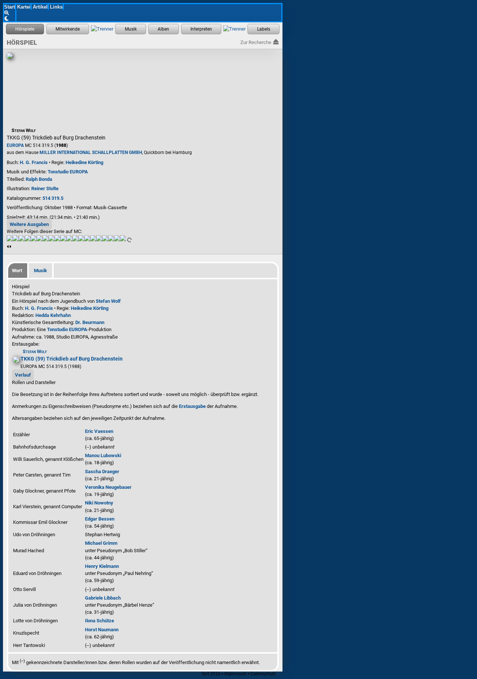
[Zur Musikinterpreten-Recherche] (201, 29)
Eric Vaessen (99, 431)
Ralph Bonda (39, 179)
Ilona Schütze (99, 620)
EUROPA (15, 145)
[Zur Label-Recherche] (263, 29)
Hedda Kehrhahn (53, 315)
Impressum (235, 674)
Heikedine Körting (84, 162)
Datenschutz (263, 674)
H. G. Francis (34, 162)
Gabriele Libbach (103, 598)
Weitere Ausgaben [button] (29, 224)
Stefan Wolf (108, 301)
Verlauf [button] (23, 375)
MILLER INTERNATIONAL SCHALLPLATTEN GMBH (91, 152)
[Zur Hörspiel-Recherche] (25, 29)
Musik (40, 270)
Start (9, 7)
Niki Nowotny (99, 503)
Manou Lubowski (103, 455)
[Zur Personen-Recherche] (67, 29)
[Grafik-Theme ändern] (10, 18)
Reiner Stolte (45, 188)
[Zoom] (10, 13)
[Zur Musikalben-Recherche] (163, 29)
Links (56, 7)
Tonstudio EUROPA (68, 172)
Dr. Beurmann (89, 322)
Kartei (24, 7)
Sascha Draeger (102, 471)
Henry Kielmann (102, 566)
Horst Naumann (102, 629)
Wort (17, 270)
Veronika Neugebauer (108, 487)
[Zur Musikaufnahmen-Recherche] (130, 29)
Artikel (40, 7)
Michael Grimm (101, 543)
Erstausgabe (192, 406)
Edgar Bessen (99, 519)
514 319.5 (52, 198)
